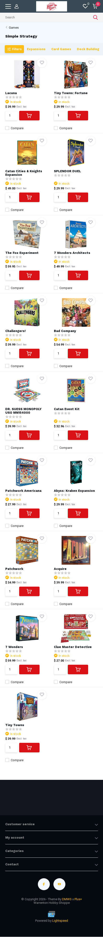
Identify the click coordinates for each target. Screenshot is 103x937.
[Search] (95, 17)
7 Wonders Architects (72, 253)
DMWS (67, 899)
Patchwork (14, 569)
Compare (17, 128)
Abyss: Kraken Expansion (74, 491)
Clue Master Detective (73, 647)
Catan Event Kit (67, 409)
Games (14, 27)
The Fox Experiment (22, 253)
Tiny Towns (14, 725)
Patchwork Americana (23, 491)
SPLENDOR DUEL (67, 171)
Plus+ (78, 899)
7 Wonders (14, 647)
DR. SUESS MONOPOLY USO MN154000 (23, 410)
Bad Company (65, 331)
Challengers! (15, 331)
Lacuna (11, 93)
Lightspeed (60, 920)
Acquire (60, 569)
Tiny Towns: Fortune (71, 93)
